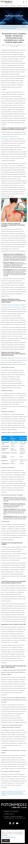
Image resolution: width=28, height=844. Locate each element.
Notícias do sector (8, 26)
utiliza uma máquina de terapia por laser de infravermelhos (13, 136)
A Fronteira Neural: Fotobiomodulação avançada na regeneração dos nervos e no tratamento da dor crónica (13, 794)
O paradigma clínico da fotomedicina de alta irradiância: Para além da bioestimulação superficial (13, 792)
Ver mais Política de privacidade (8, 837)
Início (2, 26)
